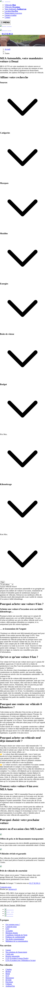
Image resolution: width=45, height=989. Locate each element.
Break (8, 974)
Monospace (10, 978)
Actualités (9, 931)
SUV (7, 976)
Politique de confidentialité (15, 937)
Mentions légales (12, 933)
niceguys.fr (13, 889)
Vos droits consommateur (15, 939)
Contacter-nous (11, 927)
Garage (8, 950)
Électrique (9, 982)
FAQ (7, 929)
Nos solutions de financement (16, 952)
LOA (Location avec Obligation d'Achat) (21, 960)
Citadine (9, 969)
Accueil (7, 49)
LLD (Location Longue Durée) (17, 958)
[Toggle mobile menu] (5, 22)
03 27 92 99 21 (34, 883)
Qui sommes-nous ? (13, 925)
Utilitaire (9, 984)
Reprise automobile (13, 956)
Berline (8, 971)
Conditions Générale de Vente (16, 935)
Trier (2, 582)
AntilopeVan (10, 986)
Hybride (9, 980)
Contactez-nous (5, 887)
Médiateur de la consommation (17, 941)
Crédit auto (10, 954)
